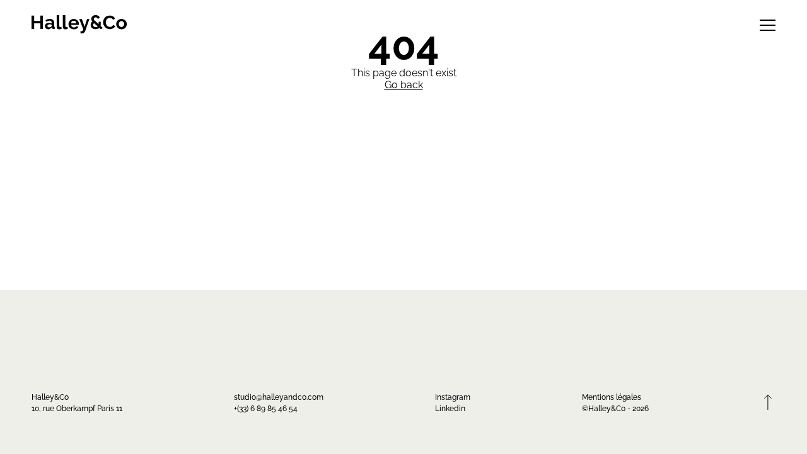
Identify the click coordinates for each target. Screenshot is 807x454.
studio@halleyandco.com (278, 396)
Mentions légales (611, 396)
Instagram (452, 396)
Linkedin (450, 407)
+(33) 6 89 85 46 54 (266, 407)
